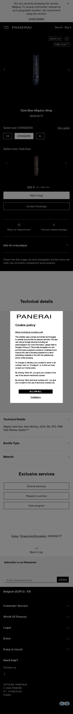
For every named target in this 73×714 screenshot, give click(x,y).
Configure (36, 397)
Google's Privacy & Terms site (27, 347)
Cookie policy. (30, 368)
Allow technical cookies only (29, 332)
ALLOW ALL (36, 391)
